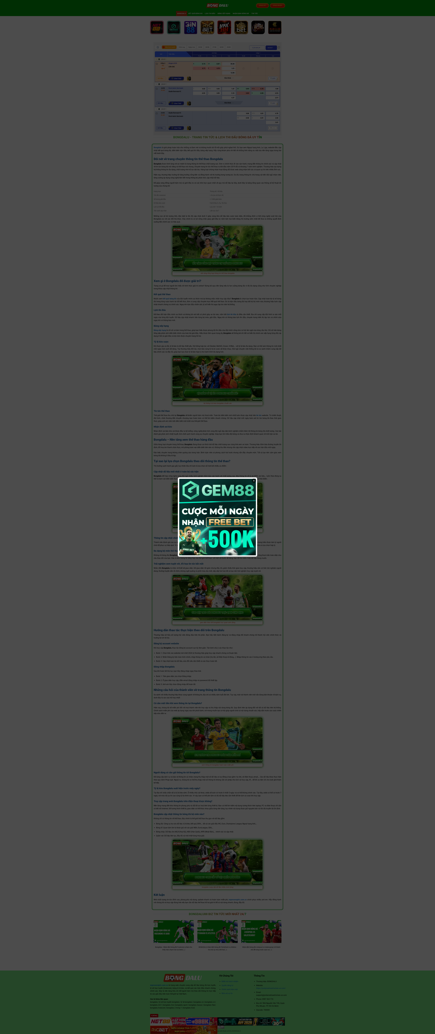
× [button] (254, 480)
